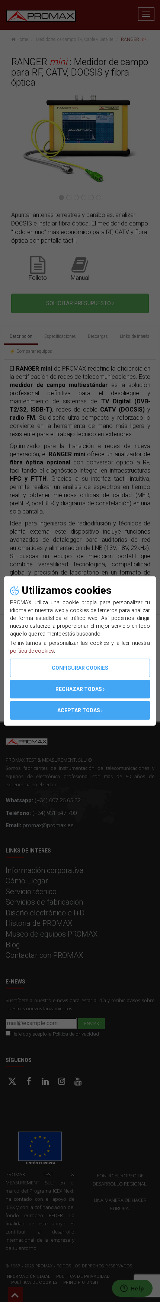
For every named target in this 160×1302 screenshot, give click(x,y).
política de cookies (32, 651)
